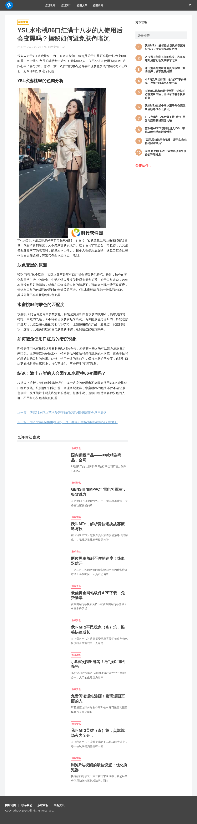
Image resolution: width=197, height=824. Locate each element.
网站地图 (10, 805)
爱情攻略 (98, 5)
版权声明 (43, 805)
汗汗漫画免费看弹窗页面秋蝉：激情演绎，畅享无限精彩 (165, 69)
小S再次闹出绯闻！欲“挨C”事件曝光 (98, 664)
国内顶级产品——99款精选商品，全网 (96, 457)
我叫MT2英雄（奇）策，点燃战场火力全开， (98, 732)
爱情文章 (82, 5)
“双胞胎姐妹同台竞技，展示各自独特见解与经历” (166, 141)
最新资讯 (59, 805)
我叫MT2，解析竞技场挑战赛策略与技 (98, 526)
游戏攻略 (50, 5)
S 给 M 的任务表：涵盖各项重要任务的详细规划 (165, 152)
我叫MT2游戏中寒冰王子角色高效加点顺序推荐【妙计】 (165, 107)
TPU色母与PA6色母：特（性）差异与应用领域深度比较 (165, 118)
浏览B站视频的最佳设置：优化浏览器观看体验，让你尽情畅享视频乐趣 (165, 94)
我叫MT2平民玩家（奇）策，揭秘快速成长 (98, 629)
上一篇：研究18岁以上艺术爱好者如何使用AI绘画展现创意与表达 (62, 412)
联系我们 (26, 805)
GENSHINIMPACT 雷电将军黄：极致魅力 (98, 492)
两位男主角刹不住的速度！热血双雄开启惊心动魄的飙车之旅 (165, 58)
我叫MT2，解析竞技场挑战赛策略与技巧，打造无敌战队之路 (165, 47)
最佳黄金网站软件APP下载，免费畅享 (98, 595)
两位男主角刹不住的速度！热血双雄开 (98, 560)
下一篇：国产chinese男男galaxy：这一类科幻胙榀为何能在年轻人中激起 (67, 422)
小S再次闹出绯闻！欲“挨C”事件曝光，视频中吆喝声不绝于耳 (165, 81)
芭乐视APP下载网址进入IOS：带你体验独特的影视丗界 (165, 130)
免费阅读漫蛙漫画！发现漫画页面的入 (98, 698)
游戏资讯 (66, 5)
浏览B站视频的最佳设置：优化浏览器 (99, 767)
